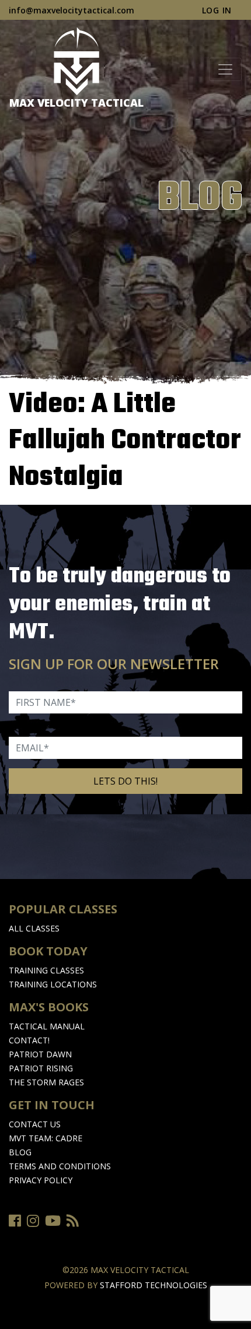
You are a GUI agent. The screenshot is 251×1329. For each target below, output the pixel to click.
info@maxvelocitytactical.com (71, 10)
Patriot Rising (41, 1068)
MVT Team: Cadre (45, 1138)
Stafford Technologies (153, 1285)
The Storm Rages (46, 1082)
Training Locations (53, 984)
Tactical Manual (47, 1026)
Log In (217, 10)
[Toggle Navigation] (225, 69)
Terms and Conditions (60, 1166)
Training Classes (46, 970)
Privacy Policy (40, 1180)
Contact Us (35, 1124)
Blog (20, 1152)
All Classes (34, 928)
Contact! (29, 1040)
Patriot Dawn (40, 1054)
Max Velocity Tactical (76, 103)
